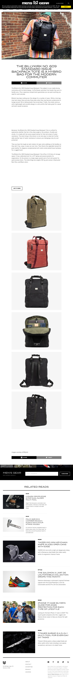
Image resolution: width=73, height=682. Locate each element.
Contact (28, 664)
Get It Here (17, 188)
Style (40, 569)
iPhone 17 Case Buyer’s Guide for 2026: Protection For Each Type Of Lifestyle (52, 606)
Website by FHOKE (6, 668)
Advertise (29, 667)
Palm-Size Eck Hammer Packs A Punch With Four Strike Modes (34, 522)
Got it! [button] (66, 6)
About (27, 662)
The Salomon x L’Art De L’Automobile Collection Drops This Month (53, 574)
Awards (28, 672)
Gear (27, 493)
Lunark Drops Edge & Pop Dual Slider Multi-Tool (36, 498)
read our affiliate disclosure (53, 674)
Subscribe (65, 473)
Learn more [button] (56, 7)
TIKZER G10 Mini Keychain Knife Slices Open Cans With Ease (52, 544)
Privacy (28, 669)
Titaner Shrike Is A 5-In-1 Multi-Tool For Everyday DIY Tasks (53, 635)
